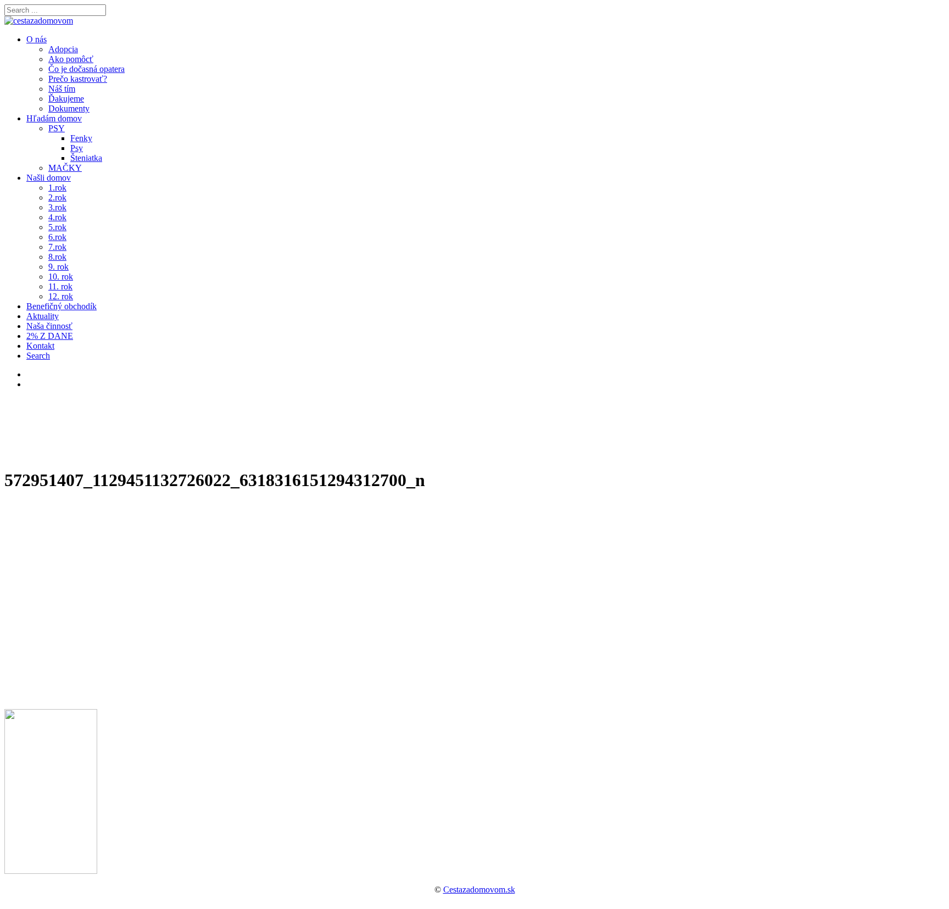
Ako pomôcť (70, 59)
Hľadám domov (54, 118)
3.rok (57, 207)
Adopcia (63, 49)
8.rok (57, 256)
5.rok (57, 227)
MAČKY (65, 167)
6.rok (57, 237)
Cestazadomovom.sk (479, 889)
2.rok (57, 197)
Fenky (81, 138)
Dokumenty (69, 108)
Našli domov (48, 177)
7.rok (57, 247)
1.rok (57, 187)
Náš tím (61, 88)
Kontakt (40, 345)
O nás (36, 39)
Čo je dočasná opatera (86, 69)
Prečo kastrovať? (77, 78)
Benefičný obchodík (61, 306)
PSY (56, 128)
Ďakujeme (66, 98)
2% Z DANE (49, 336)
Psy (76, 148)
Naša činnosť (49, 326)
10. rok (60, 276)
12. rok (60, 296)
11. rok (60, 286)
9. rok (58, 266)
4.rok (57, 217)
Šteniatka (86, 158)
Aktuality (42, 316)
